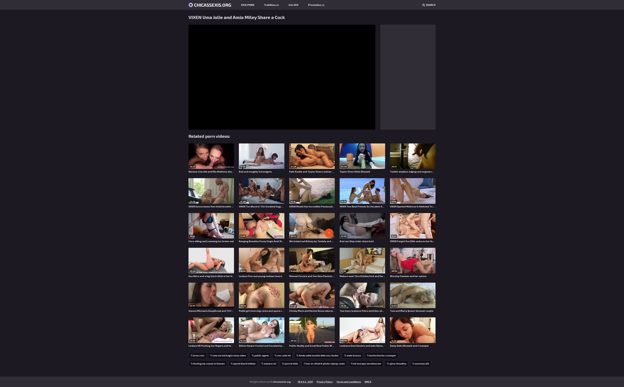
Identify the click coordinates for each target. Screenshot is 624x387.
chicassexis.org (212, 5)
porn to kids (291, 363)
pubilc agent (261, 355)
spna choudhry (397, 363)
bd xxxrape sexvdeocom (367, 363)
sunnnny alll (422, 363)
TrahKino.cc (271, 4)
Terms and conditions (348, 381)
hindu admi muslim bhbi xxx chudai (318, 355)
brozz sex (198, 355)
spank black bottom (244, 363)
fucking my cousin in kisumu (209, 363)
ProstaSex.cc (316, 4)
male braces (354, 355)
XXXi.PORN (247, 4)
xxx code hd (284, 355)
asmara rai (270, 363)
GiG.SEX (293, 4)
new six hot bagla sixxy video (229, 355)
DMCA (368, 381)
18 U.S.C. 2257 (305, 381)
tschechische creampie (382, 355)
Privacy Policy (325, 381)
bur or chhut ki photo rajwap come (325, 363)
